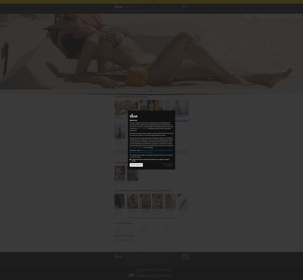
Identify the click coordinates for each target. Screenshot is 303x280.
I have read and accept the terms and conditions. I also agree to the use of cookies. (150, 160)
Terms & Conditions (142, 128)
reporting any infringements (137, 147)
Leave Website (168, 165)
